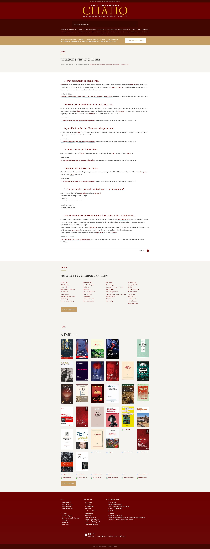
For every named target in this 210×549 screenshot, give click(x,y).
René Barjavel (132, 299)
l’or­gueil (91, 114)
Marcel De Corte (87, 282)
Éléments (88, 504)
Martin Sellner (65, 287)
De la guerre (111, 513)
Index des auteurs (70, 309)
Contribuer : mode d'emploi (70, 518)
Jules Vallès (109, 282)
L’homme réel (112, 502)
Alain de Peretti (110, 289)
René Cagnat (78, 29)
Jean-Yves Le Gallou (123, 65)
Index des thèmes (67, 509)
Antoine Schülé (87, 294)
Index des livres (69, 483)
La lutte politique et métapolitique (118, 506)
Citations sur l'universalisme (114, 29)
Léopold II (86, 289)
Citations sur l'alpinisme (67, 29)
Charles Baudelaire (133, 289)
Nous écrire (65, 525)
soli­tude (83, 193)
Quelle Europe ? (112, 511)
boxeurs (121, 111)
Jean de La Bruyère (88, 285)
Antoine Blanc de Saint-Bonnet (114, 287)
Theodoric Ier (109, 299)
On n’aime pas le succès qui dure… (81, 167)
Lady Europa (89, 513)
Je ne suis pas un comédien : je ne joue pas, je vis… (89, 104)
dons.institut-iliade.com (136, 40)
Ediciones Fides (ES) (91, 517)
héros (129, 153)
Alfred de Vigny (110, 285)
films (78, 132)
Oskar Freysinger (65, 285)
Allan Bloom (131, 296)
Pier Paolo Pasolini (88, 301)
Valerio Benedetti (133, 303)
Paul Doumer (87, 287)
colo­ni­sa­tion (75, 230)
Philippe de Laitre (133, 285)
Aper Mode (88, 502)
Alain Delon (102, 65)
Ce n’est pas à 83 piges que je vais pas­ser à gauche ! (78, 120)
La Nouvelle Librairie (91, 511)
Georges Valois (102, 29)
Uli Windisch (64, 291)
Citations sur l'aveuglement (99, 31)
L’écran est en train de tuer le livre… (82, 80)
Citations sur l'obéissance (90, 29)
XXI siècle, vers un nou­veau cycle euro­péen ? (76, 239)
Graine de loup (89, 506)
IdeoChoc (88, 509)
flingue (82, 153)
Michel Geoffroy (94, 65)
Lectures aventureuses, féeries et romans (120, 520)
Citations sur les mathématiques (131, 29)
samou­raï (97, 193)
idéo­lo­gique (93, 227)
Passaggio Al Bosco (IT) (92, 524)
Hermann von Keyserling (68, 289)
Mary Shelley (109, 301)
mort (112, 153)
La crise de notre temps (115, 509)
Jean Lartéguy (132, 294)
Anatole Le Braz (132, 291)
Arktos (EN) (88, 515)
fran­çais (143, 172)
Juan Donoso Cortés (88, 299)
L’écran (63, 85)
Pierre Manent (122, 31)
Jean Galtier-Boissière (89, 291)
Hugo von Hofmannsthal (68, 296)
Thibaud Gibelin (132, 301)
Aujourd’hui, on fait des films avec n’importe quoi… (89, 128)
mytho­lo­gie (100, 233)
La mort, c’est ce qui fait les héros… (81, 149)
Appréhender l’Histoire (115, 504)
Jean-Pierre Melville (112, 65)
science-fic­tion (116, 87)
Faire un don (66, 522)
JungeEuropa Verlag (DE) (92, 520)
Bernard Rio (64, 282)
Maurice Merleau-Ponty (67, 301)
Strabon (130, 287)
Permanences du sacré (115, 515)
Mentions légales (67, 516)
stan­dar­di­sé (133, 85)
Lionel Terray (64, 299)
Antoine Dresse (65, 294)
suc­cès (72, 174)
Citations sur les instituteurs (135, 31)
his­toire (113, 233)
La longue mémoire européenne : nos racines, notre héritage (126, 517)
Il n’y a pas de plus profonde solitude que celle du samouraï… (94, 189)
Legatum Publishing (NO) (92, 522)
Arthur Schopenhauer (112, 291)
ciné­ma (77, 111)
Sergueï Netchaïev (112, 31)
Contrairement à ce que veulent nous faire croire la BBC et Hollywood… (100, 215)
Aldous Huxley (132, 282)
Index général (66, 502)
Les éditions (65, 520)
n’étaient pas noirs (124, 219)
